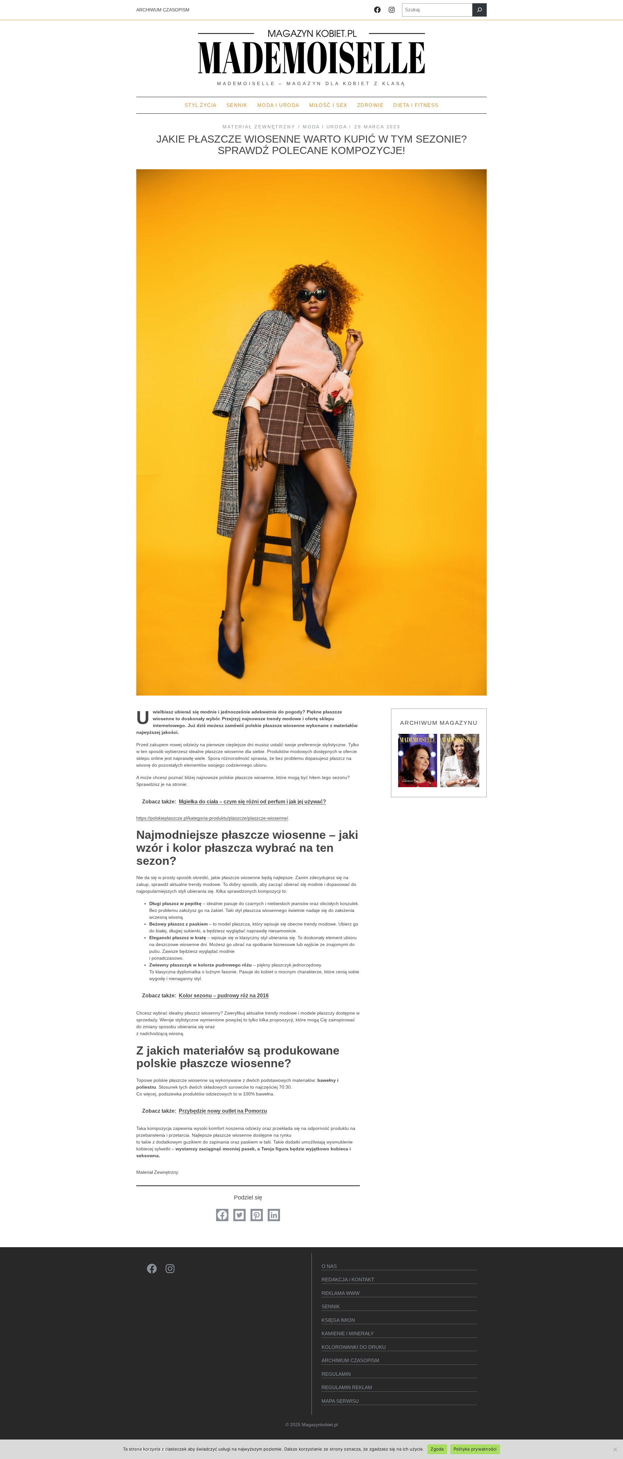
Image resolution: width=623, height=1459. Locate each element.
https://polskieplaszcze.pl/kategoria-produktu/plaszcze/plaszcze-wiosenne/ (212, 818)
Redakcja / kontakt (348, 1279)
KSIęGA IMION (338, 1320)
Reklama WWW (341, 1293)
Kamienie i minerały (348, 1333)
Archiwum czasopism (350, 1360)
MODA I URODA (325, 126)
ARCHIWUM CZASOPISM (162, 9)
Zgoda (437, 1449)
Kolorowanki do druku (354, 1347)
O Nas (329, 1266)
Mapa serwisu (340, 1401)
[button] (222, 1215)
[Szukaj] (479, 10)
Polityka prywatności (475, 1449)
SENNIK (331, 1306)
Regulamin (336, 1374)
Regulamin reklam (347, 1387)
